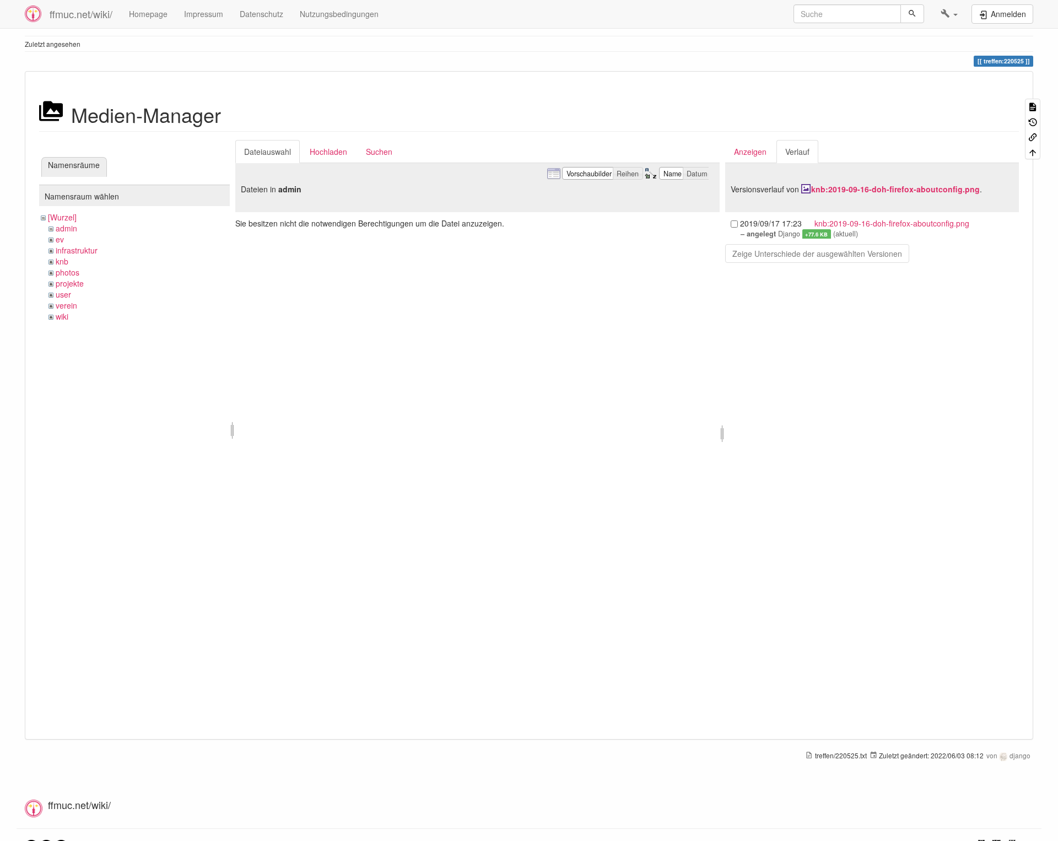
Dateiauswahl (267, 151)
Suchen (379, 151)
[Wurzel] (62, 217)
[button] (949, 14)
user (63, 294)
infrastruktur (77, 250)
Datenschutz (261, 13)
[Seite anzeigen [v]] (1032, 106)
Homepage (148, 13)
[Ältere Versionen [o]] (1032, 121)
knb (62, 261)
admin (66, 228)
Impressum (203, 13)
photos (67, 272)
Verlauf (797, 151)
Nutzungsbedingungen (339, 13)
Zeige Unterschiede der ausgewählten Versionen (817, 253)
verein (66, 305)
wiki (62, 316)
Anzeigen (750, 151)
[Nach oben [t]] (1032, 151)
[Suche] (912, 13)
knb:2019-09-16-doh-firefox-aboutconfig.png (895, 189)
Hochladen (328, 151)
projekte (70, 283)
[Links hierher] (1032, 136)
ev (60, 239)
